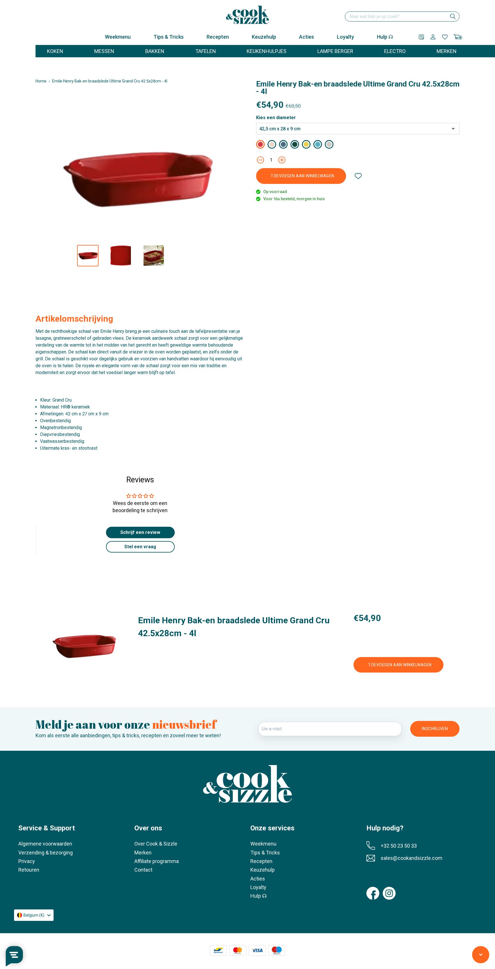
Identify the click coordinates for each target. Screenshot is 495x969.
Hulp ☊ (385, 37)
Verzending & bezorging (45, 853)
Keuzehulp (264, 37)
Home (41, 81)
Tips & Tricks (169, 37)
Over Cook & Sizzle (155, 844)
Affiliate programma (156, 861)
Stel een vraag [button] (140, 546)
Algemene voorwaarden (45, 844)
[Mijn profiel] (433, 37)
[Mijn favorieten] (445, 37)
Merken (143, 853)
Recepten (218, 37)
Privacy (26, 861)
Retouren (28, 870)
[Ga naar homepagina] (247, 15)
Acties (306, 37)
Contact (143, 870)
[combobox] (402, 16)
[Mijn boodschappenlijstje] (421, 37)
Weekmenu (118, 37)
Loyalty (345, 37)
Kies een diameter (276, 117)
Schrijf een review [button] (140, 532)
